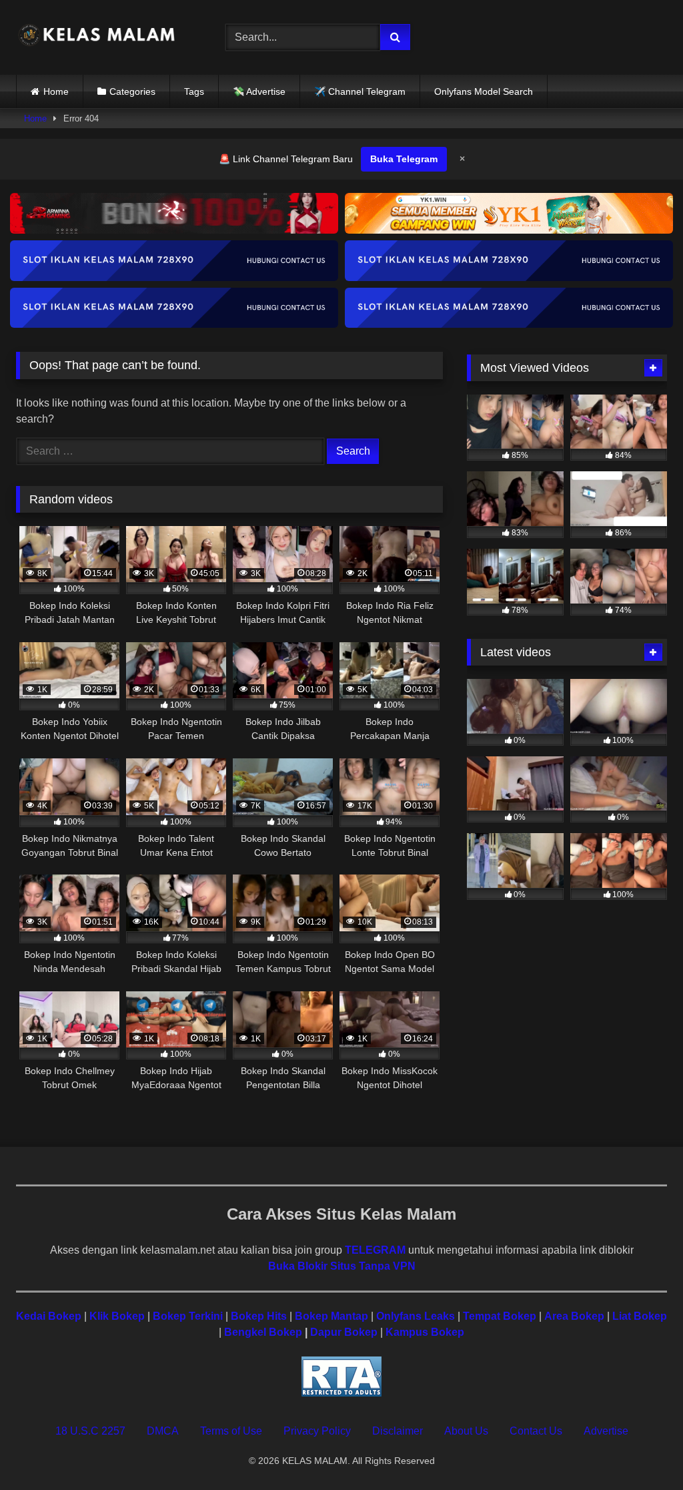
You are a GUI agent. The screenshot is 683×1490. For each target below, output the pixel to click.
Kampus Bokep (425, 1332)
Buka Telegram (404, 159)
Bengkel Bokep (263, 1332)
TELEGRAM (375, 1250)
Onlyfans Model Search (483, 91)
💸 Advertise (259, 91)
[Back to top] (641, 1450)
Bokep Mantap (331, 1316)
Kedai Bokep (48, 1316)
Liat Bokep (639, 1316)
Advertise (606, 1431)
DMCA (163, 1431)
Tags (194, 91)
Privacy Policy (317, 1431)
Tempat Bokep (499, 1316)
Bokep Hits (259, 1316)
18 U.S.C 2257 (90, 1431)
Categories (132, 91)
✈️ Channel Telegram (360, 91)
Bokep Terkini (188, 1316)
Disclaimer (397, 1431)
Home (56, 91)
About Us (466, 1431)
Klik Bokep (117, 1316)
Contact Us (536, 1431)
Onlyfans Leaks (415, 1316)
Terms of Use (231, 1431)
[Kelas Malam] (105, 37)
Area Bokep (574, 1316)
